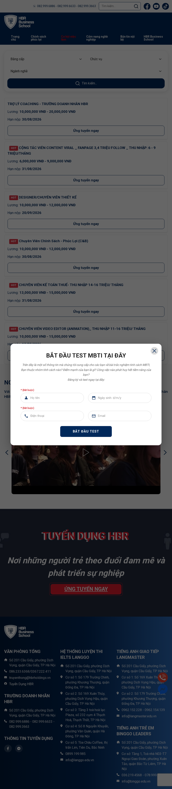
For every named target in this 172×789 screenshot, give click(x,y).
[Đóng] (154, 351)
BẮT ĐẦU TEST (86, 431)
